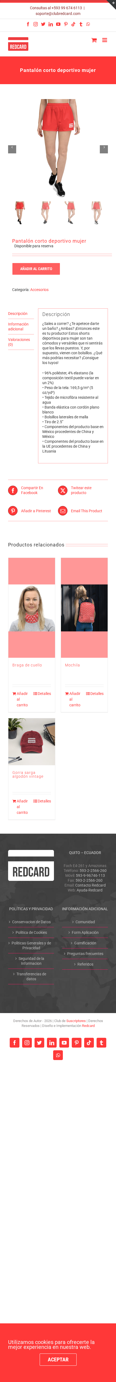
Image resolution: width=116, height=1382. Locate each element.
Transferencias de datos (31, 976)
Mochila (72, 665)
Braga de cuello (27, 665)
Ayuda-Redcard (90, 890)
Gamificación (85, 943)
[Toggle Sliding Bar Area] (111, 5)
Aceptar (58, 1359)
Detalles (44, 693)
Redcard (88, 1026)
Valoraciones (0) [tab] (19, 342)
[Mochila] (84, 608)
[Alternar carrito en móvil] (94, 40)
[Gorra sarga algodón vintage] (31, 741)
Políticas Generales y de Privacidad (31, 945)
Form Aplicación (85, 932)
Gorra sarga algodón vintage (27, 774)
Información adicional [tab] (18, 326)
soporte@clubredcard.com (58, 13)
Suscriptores (76, 1021)
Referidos (85, 964)
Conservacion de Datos (31, 922)
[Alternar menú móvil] (105, 40)
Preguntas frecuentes (85, 953)
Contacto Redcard (90, 885)
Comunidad (85, 922)
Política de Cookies (31, 932)
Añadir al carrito (36, 269)
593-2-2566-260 (93, 870)
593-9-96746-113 (90, 875)
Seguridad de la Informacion (31, 961)
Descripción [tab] (18, 313)
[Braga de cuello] (31, 608)
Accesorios (39, 289)
